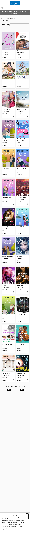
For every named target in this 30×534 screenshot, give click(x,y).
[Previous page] (6, 386)
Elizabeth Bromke (21, 82)
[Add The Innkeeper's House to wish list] (28, 87)
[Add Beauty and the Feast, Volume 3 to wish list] (14, 87)
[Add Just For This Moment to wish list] (14, 263)
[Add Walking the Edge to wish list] (28, 380)
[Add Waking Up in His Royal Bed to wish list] (28, 57)
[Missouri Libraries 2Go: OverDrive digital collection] (15, 3)
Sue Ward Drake (21, 375)
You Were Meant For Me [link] (7, 139)
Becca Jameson (21, 316)
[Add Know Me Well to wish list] (28, 233)
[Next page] (25, 386)
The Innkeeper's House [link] (22, 80)
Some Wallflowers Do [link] (7, 109)
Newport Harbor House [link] (22, 109)
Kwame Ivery (20, 346)
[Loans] (24, 8)
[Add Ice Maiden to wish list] (28, 263)
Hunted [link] (4, 285)
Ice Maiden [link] (19, 256)
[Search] (2, 8)
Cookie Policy (19, 530)
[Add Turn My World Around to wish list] (28, 175)
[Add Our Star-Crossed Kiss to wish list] (14, 233)
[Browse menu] (27, 8)
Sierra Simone (21, 287)
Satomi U (5, 82)
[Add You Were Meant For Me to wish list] (14, 145)
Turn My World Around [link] (22, 168)
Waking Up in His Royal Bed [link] (22, 50)
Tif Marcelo (6, 52)
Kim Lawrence (21, 52)
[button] (25, 20)
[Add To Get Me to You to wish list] (14, 204)
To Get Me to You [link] (6, 197)
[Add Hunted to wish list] (14, 292)
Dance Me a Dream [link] (7, 315)
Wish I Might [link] (5, 168)
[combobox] (12, 8)
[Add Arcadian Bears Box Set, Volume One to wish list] (28, 322)
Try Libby (4, 11)
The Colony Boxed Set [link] (22, 197)
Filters (3, 29)
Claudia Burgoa (21, 140)
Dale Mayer (20, 258)
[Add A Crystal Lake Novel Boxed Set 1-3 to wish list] (14, 351)
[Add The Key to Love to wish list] (14, 380)
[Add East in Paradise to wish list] (14, 57)
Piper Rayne (6, 228)
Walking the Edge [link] (21, 373)
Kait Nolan (6, 140)
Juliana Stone (6, 346)
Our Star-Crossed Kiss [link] (7, 227)
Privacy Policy (15, 517)
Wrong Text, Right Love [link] (22, 139)
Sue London (6, 111)
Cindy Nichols (20, 111)
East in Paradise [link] (6, 50)
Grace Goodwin (21, 199)
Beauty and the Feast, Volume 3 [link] (7, 80)
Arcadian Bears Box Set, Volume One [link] (22, 315)
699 (19, 386)
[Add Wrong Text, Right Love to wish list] (28, 145)
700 (22, 386)
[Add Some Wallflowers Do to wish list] (14, 116)
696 (9, 386)
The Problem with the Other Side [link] (22, 344)
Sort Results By (5, 24)
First (9, 389)
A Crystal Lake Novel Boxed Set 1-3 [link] (7, 344)
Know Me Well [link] (20, 227)
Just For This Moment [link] (7, 256)
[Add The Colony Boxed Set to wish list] (28, 204)
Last (22, 389)
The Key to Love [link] (6, 373)
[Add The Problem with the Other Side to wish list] (28, 351)
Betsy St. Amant (7, 375)
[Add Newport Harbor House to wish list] (28, 116)
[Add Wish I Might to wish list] (14, 175)
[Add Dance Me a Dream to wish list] (14, 322)
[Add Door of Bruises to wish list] (28, 292)
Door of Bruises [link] (20, 285)
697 (12, 386)
